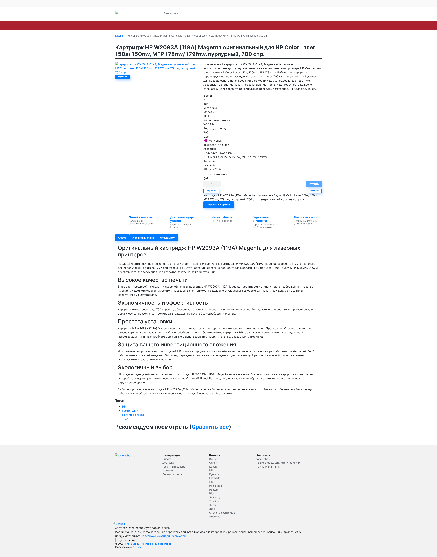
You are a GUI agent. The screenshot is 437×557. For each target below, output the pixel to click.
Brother (123, 25)
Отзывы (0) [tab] (167, 237)
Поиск (204, 13)
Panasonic (223, 25)
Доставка (148, 3)
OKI (208, 25)
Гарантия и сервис (166, 3)
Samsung (270, 25)
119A (125, 418)
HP (164, 25)
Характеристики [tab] (143, 237)
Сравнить (314, 191)
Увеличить (123, 77)
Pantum (240, 25)
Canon (138, 25)
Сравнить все (210, 426)
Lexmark (194, 25)
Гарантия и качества (261, 219)
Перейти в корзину (219, 204)
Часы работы (221, 217)
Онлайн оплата (140, 217)
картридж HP (131, 410)
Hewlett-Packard (133, 414)
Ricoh (255, 25)
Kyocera (177, 25)
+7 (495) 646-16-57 (250, 13)
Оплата (137, 3)
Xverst (138, 547)
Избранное (211, 191)
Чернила (372, 25)
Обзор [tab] (122, 237)
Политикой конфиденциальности (163, 536)
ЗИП (315, 25)
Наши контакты (306, 217)
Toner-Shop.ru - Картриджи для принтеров (147, 543)
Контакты (186, 3)
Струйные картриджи (342, 25)
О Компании (122, 3)
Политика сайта (172, 474)
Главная (119, 35)
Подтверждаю (126, 540)
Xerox (303, 25)
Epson (153, 25)
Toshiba (288, 25)
